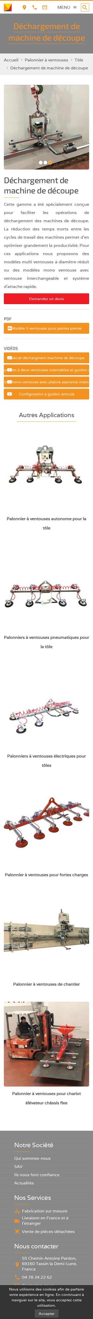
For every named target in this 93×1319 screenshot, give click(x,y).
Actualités (24, 1183)
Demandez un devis (46, 298)
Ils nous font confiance (36, 1174)
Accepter (47, 1313)
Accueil (11, 60)
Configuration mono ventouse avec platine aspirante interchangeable (46, 382)
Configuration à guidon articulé (46, 394)
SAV (18, 1166)
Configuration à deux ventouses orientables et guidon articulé (46, 370)
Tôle (79, 60)
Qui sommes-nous (32, 1158)
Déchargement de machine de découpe (49, 68)
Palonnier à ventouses (46, 60)
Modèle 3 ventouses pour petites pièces (46, 328)
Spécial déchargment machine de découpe (46, 358)
